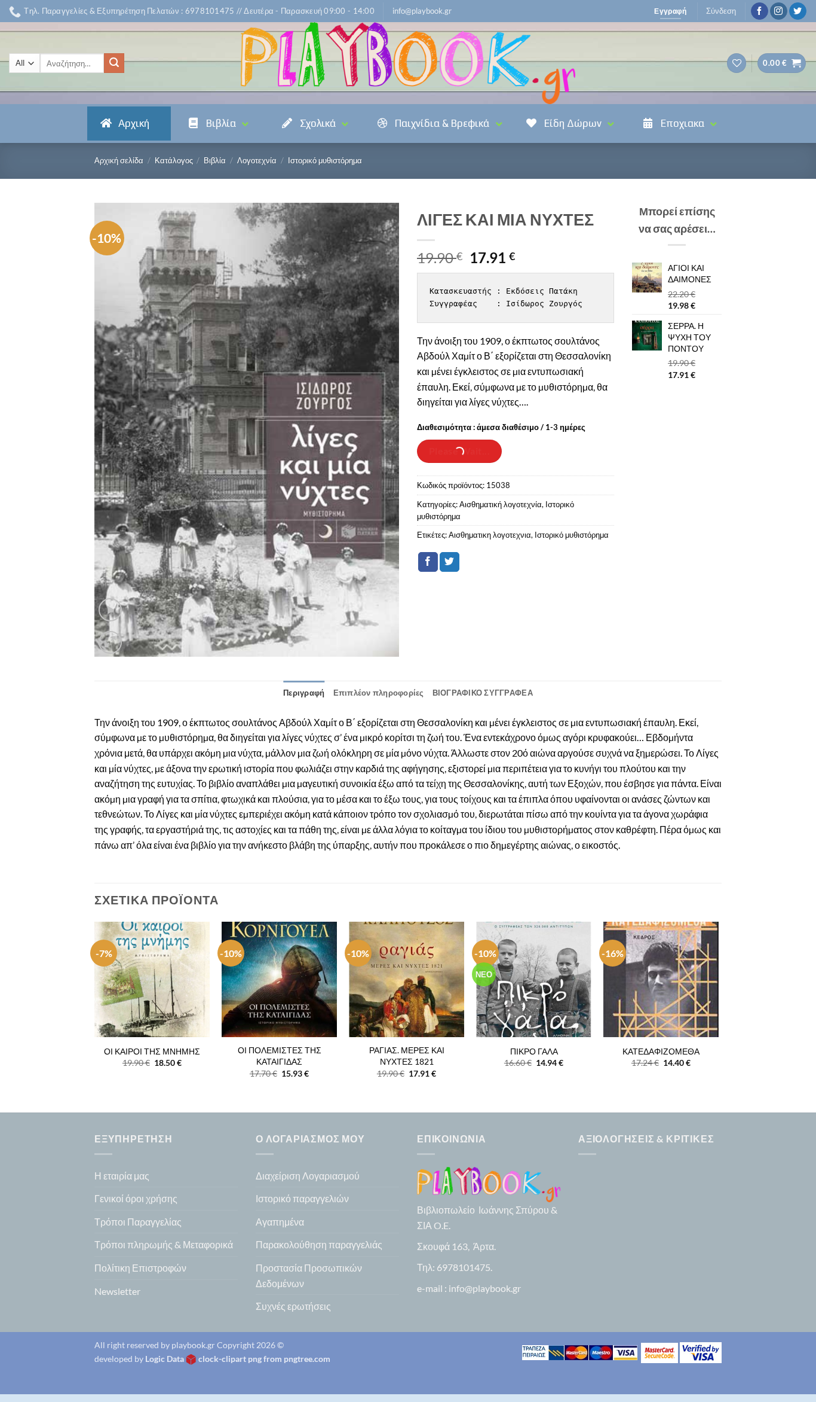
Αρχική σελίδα (118, 160)
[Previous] (95, 1016)
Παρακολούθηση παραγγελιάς (319, 1244)
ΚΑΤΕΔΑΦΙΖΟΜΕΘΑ (661, 1051)
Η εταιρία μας (121, 1175)
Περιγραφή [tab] (303, 692)
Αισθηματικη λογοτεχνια (490, 535)
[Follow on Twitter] (797, 11)
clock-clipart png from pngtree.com (264, 1359)
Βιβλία (215, 160)
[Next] (718, 1016)
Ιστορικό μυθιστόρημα (325, 160)
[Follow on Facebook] (759, 11)
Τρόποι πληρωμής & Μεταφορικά (163, 1244)
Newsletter (117, 1291)
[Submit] (114, 63)
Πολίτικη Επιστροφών (140, 1267)
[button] (422, 11)
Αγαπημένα (280, 1221)
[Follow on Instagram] (778, 11)
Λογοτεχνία (257, 160)
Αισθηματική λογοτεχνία (500, 504)
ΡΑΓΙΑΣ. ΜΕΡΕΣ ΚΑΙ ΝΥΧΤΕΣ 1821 (406, 1055)
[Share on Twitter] (449, 562)
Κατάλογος (174, 160)
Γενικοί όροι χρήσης (135, 1198)
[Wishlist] (736, 63)
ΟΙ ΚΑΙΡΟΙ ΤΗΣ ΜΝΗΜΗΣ (152, 1051)
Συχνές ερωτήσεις (293, 1306)
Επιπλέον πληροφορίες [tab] (378, 692)
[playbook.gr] (408, 63)
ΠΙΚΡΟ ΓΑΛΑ (534, 1051)
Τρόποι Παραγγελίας (138, 1221)
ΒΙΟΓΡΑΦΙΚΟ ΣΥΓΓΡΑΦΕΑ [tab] (482, 692)
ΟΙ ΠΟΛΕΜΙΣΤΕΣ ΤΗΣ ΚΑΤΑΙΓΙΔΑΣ (279, 1055)
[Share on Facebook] (428, 562)
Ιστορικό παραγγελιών (302, 1198)
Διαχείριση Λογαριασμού (308, 1175)
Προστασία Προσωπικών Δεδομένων (309, 1275)
